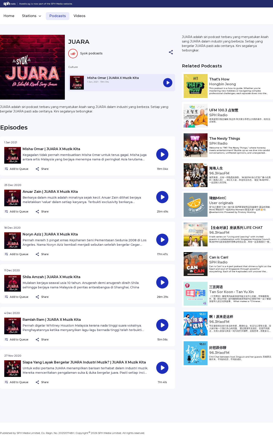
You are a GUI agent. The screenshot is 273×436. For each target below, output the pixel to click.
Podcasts (57, 16)
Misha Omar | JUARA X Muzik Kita (113, 78)
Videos (80, 16)
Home (8, 16)
